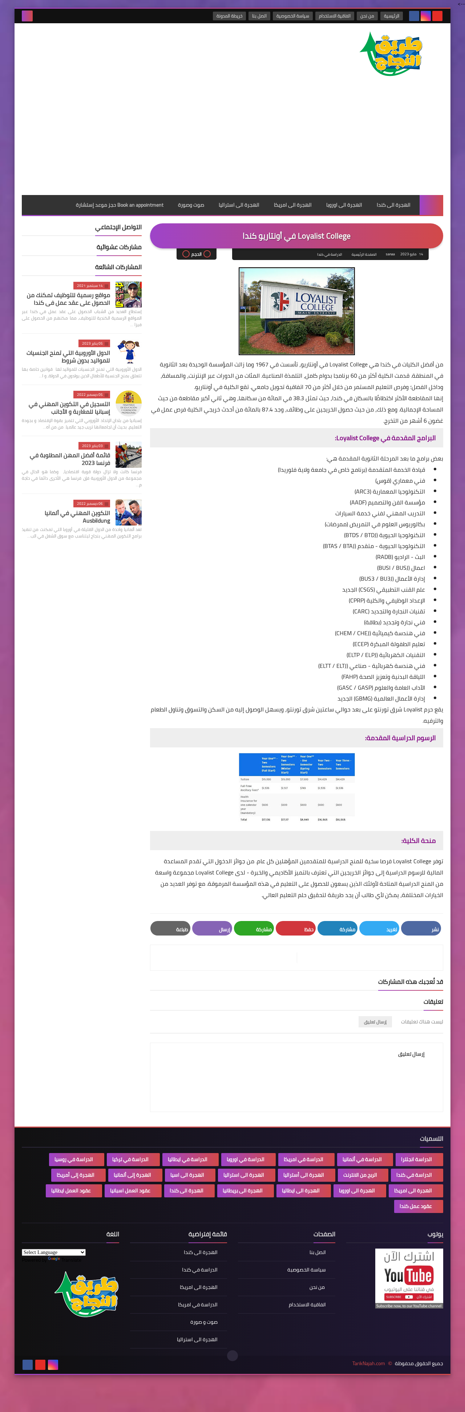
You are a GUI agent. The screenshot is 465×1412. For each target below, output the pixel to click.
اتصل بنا (259, 16)
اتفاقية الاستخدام (335, 16)
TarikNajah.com (368, 1363)
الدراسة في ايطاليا (187, 1159)
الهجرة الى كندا (394, 205)
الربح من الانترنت (360, 1175)
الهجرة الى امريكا (293, 205)
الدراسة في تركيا (130, 1159)
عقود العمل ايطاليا (71, 1190)
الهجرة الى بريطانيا (243, 1190)
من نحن (367, 16)
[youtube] (437, 16)
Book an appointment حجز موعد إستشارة (119, 205)
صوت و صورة (204, 1322)
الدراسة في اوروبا (245, 1159)
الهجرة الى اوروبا (344, 205)
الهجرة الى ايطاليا (301, 1190)
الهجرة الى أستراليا (303, 1175)
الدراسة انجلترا (416, 1159)
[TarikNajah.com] (390, 55)
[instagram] (426, 16)
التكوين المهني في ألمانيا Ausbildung (77, 516)
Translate (71, 1260)
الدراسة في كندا (329, 254)
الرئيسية (391, 16)
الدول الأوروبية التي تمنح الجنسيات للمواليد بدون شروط (68, 356)
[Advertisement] (232, 140)
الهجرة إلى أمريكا (75, 1175)
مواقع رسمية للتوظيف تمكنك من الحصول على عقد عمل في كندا (68, 298)
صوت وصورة (191, 205)
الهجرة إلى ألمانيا (132, 1175)
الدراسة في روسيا (73, 1159)
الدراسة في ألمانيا (362, 1159)
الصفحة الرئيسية (364, 254)
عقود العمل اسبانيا (130, 1190)
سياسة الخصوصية (292, 16)
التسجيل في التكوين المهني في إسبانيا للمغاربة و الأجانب (69, 407)
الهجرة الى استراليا (239, 205)
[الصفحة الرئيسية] (431, 205)
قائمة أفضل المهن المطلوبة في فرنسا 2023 (70, 459)
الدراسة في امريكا (303, 1159)
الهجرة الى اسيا (187, 1175)
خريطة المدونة (229, 16)
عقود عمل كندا (416, 1206)
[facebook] (414, 16)
